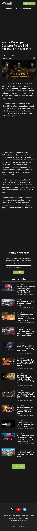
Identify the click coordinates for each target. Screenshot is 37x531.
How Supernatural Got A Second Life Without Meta (26, 303)
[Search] (21, 3)
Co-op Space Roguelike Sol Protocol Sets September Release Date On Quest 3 (26, 289)
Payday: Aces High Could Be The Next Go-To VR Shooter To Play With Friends (26, 348)
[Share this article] (34, 57)
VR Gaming (20, 284)
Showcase (27, 9)
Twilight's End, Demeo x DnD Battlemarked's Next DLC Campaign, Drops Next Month (25, 332)
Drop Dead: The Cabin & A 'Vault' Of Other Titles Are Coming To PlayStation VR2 (25, 438)
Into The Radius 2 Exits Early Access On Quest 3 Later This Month (26, 424)
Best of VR (17, 9)
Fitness (19, 299)
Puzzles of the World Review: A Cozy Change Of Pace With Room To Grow (25, 317)
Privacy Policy (28, 516)
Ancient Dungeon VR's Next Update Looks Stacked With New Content (26, 410)
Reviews (9, 9)
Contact (16, 516)
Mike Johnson (21, 294)
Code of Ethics (15, 518)
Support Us (29, 3)
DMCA (26, 518)
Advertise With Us (18, 520)
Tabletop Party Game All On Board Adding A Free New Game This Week (25, 453)
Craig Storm (21, 307)
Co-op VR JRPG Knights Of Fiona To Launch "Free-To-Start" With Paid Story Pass (25, 379)
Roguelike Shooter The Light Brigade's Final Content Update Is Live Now (26, 395)
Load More (18, 467)
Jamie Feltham (8, 55)
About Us (7, 516)
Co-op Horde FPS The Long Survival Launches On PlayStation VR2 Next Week (26, 363)
